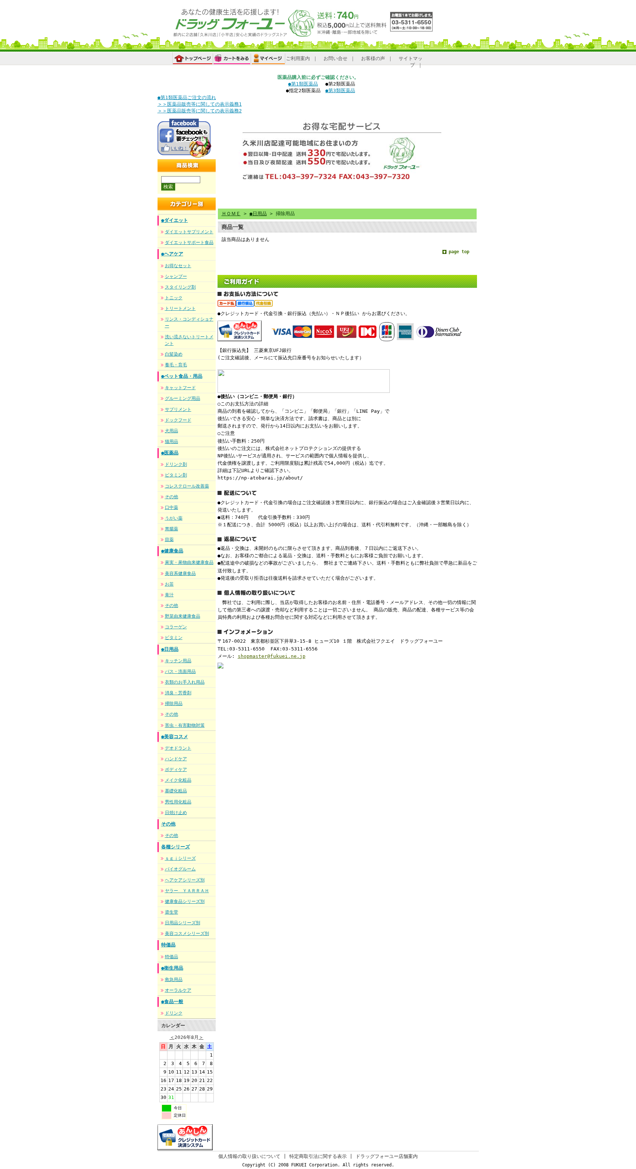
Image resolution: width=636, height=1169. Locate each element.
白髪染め (174, 354)
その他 (171, 496)
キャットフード (180, 387)
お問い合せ (335, 58)
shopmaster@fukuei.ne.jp (271, 656)
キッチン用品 (178, 660)
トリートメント (180, 308)
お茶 (169, 584)
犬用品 (171, 430)
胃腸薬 (171, 528)
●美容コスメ (174, 736)
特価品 (168, 945)
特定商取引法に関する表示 (318, 1156)
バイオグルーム (180, 869)
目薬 (169, 539)
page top (459, 251)
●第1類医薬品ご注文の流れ (187, 97)
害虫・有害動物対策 (185, 725)
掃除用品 (174, 703)
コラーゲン (176, 626)
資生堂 (171, 912)
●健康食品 (172, 551)
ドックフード (178, 420)
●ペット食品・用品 (181, 376)
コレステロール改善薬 (187, 486)
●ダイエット (174, 220)
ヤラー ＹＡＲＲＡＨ (187, 890)
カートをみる (232, 58)
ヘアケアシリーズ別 (185, 880)
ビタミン (174, 637)
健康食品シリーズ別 (185, 901)
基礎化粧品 (176, 790)
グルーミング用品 (182, 398)
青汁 (169, 594)
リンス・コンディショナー (189, 322)
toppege (192, 60)
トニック (174, 297)
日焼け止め (176, 812)
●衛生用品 (172, 968)
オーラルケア (178, 990)
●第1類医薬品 (303, 84)
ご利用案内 (298, 58)
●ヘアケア (172, 254)
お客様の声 (373, 58)
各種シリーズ (175, 846)
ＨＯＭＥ (231, 213)
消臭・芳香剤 (178, 692)
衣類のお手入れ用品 (185, 682)
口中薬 (171, 507)
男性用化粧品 (178, 802)
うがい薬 (174, 518)
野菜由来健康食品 (182, 616)
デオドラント (178, 748)
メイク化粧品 (178, 780)
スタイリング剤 (180, 287)
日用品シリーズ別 (182, 922)
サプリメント (178, 409)
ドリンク (174, 1013)
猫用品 (171, 441)
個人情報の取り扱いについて (249, 1156)
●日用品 (170, 649)
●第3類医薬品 (340, 90)
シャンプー (176, 276)
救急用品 (174, 979)
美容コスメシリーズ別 (187, 933)
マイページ (268, 58)
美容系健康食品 (180, 573)
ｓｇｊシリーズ (180, 858)
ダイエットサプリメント (189, 231)
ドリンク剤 (176, 464)
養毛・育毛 (176, 364)
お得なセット (178, 265)
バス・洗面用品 (180, 671)
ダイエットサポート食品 (189, 242)
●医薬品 (170, 453)
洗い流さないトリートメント (189, 340)
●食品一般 (172, 1001)
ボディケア (176, 769)
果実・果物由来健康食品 (189, 562)
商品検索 (167, 176)
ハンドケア (176, 758)
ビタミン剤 (176, 475)
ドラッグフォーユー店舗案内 (387, 1156)
